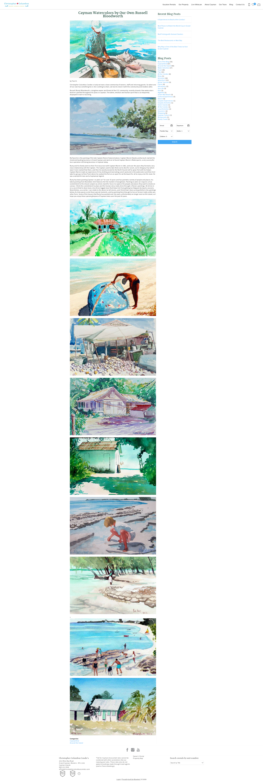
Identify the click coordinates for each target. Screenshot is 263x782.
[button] (141, 383)
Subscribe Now (142, 400)
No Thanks (142, 405)
